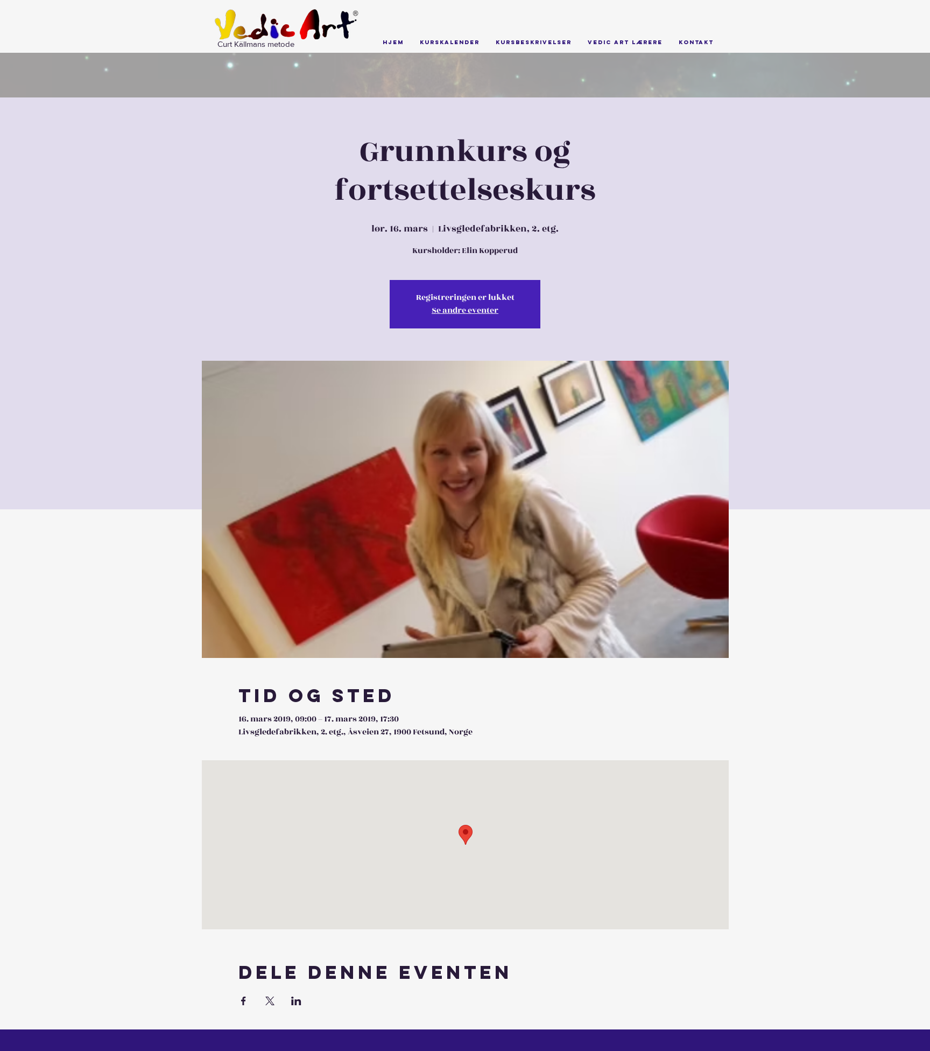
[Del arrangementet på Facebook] (243, 1001)
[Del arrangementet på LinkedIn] (296, 1001)
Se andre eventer (465, 310)
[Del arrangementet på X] (270, 1001)
